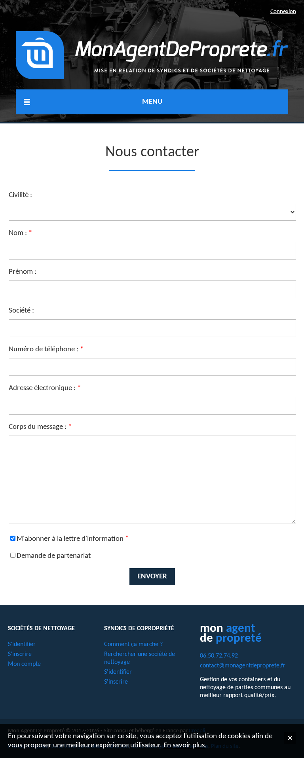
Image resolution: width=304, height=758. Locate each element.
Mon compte (24, 664)
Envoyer (152, 576)
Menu (152, 102)
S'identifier (22, 644)
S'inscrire (20, 654)
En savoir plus (184, 745)
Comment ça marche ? (133, 644)
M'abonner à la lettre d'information (70, 539)
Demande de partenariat (54, 556)
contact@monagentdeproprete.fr (242, 666)
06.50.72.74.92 (219, 656)
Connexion (283, 11)
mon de (231, 633)
